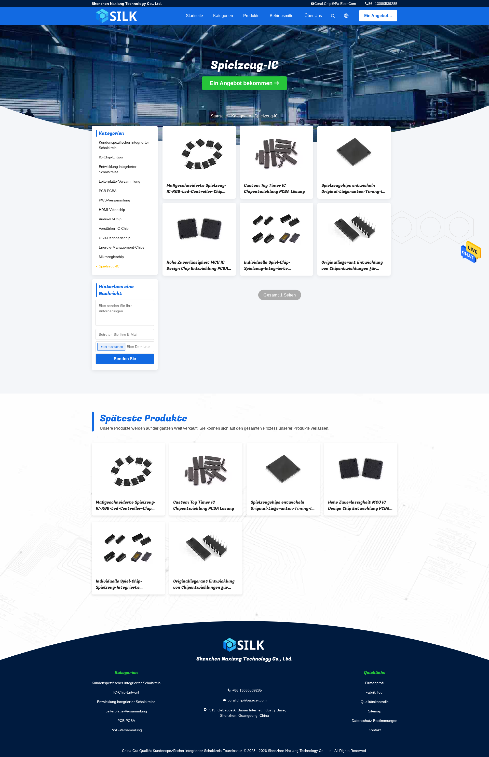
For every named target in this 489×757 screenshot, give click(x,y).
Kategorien (223, 15)
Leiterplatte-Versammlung (119, 181)
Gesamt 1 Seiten (279, 295)
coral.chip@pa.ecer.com (335, 4)
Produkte (251, 15)
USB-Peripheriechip (114, 238)
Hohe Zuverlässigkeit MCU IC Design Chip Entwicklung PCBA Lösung (197, 265)
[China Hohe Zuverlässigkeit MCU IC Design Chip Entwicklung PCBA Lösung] (199, 229)
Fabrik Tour (374, 692)
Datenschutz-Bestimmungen (374, 721)
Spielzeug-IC (109, 266)
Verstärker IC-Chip (114, 228)
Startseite (194, 15)
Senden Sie (125, 359)
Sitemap (374, 711)
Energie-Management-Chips (121, 247)
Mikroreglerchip (111, 257)
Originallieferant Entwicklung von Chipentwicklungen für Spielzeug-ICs (352, 265)
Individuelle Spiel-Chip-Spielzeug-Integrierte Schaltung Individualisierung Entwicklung (273, 265)
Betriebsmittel (282, 15)
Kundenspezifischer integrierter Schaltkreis (124, 145)
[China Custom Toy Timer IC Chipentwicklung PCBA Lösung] (276, 152)
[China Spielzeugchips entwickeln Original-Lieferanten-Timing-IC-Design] (354, 152)
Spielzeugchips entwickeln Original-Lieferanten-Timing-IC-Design (354, 188)
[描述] (346, 15)
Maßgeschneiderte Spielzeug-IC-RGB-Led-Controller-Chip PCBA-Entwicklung (196, 188)
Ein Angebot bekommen (380, 15)
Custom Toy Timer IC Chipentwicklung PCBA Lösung (274, 188)
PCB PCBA (107, 191)
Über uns (313, 15)
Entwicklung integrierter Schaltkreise (118, 169)
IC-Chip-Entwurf (112, 157)
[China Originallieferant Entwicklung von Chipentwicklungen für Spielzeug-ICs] (354, 229)
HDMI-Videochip (112, 210)
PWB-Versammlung (114, 200)
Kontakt (375, 730)
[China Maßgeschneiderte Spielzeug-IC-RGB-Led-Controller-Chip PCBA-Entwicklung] (199, 152)
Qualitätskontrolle (375, 702)
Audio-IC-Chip (110, 219)
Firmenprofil (374, 683)
